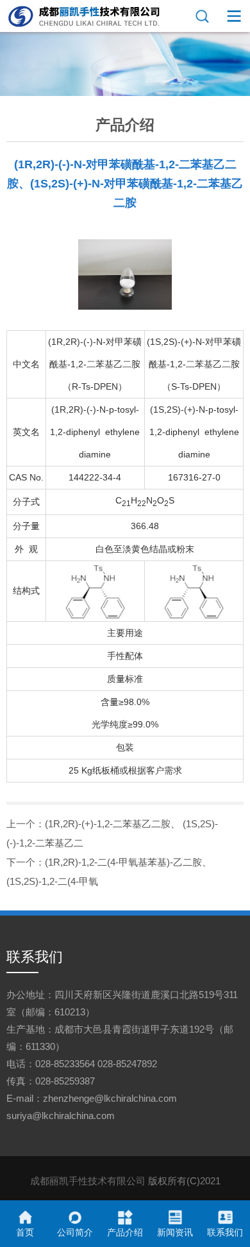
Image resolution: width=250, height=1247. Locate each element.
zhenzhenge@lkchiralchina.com (110, 1098)
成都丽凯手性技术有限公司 (88, 1180)
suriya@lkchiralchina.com (60, 1115)
